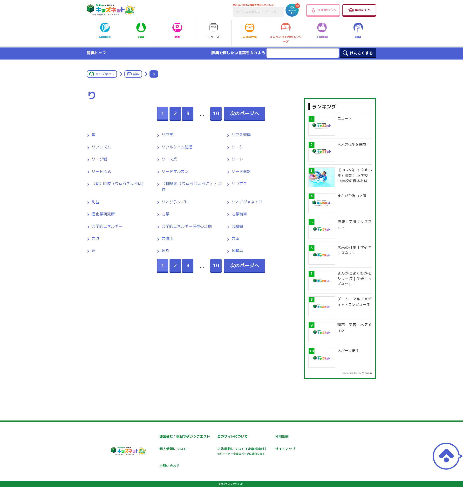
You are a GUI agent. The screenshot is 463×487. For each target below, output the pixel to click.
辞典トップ (96, 52)
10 (216, 113)
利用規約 (282, 436)
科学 (141, 37)
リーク (237, 147)
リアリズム (101, 147)
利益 (95, 202)
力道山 (167, 238)
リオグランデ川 (175, 202)
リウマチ (239, 183)
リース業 (169, 159)
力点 (95, 238)
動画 (177, 37)
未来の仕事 (249, 37)
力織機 (237, 226)
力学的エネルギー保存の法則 (187, 226)
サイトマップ (285, 449)
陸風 (165, 250)
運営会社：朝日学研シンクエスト (184, 436)
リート (237, 159)
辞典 (358, 37)
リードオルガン (175, 171)
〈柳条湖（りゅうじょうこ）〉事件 (192, 187)
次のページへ (244, 113)
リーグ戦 (99, 159)
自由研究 (105, 37)
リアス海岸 (241, 134)
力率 (235, 238)
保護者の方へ (326, 10)
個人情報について (172, 449)
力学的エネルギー (107, 226)
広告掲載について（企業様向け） (242, 451)
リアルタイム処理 (177, 147)
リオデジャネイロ (247, 202)
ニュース (213, 37)
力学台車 (239, 214)
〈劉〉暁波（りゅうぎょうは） (119, 183)
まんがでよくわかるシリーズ (286, 39)
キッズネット (104, 74)
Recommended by (351, 372)
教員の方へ (363, 10)
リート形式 (101, 171)
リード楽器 (241, 171)
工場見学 (322, 37)
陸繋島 (237, 250)
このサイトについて (232, 436)
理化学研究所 (103, 214)
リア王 (167, 134)
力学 (165, 214)
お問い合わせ (169, 465)
